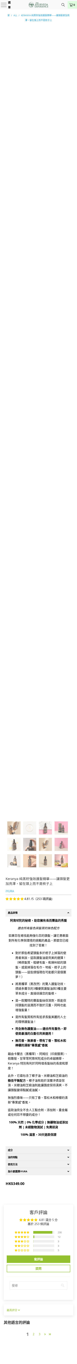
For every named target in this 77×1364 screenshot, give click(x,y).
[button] (15, 899)
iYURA (10, 891)
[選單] (1, 5)
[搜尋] (63, 5)
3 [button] (39, 1334)
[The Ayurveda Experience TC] (38, 5)
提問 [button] (38, 1268)
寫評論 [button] (38, 1259)
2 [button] (33, 1334)
